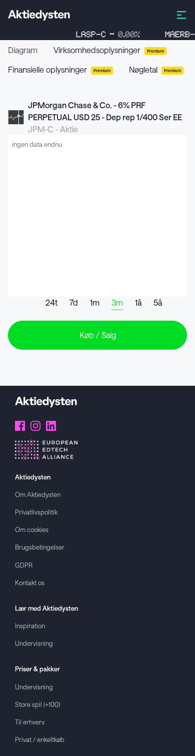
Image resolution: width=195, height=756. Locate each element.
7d (74, 302)
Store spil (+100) (37, 704)
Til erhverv (29, 721)
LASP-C (105, 34)
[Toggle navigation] (181, 14)
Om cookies (31, 529)
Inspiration (30, 625)
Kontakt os (29, 582)
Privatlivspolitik (36, 512)
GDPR (23, 565)
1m (95, 302)
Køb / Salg (98, 335)
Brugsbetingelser (39, 547)
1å (138, 302)
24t (52, 302)
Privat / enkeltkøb (39, 739)
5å (158, 302)
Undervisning (34, 643)
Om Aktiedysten (37, 494)
